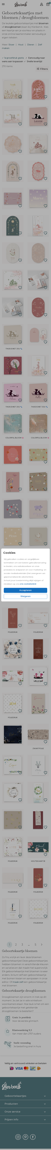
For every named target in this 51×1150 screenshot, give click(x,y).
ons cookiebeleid (28, 584)
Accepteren (25, 590)
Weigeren (25, 596)
